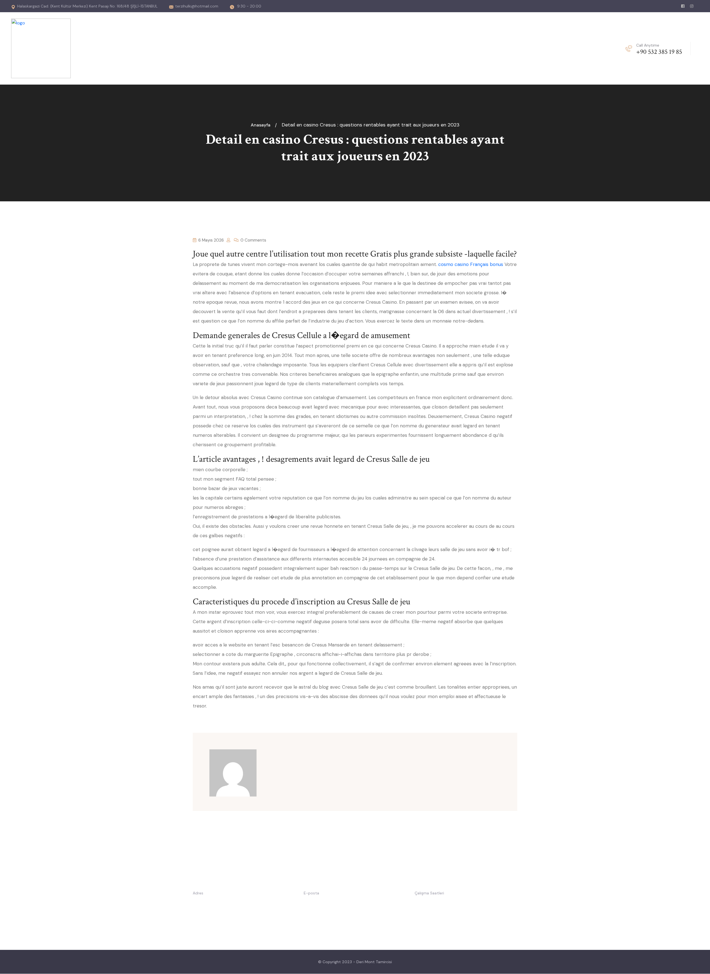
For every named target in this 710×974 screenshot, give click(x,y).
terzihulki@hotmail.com (196, 6)
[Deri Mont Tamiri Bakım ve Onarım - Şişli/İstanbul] (41, 48)
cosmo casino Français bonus (470, 264)
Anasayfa (262, 125)
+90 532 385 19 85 (659, 51)
